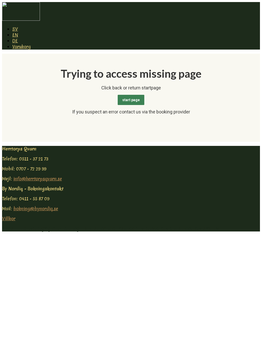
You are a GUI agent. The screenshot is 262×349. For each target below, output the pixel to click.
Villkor (8, 219)
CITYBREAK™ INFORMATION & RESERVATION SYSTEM (166, 228)
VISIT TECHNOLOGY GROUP (35, 228)
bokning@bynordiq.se (35, 209)
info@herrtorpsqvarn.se (37, 179)
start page (131, 100)
